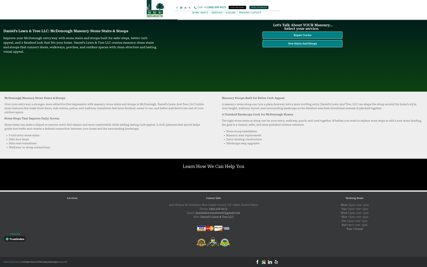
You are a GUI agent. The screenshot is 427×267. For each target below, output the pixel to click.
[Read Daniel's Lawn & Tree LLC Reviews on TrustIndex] (15, 239)
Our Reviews (237, 8)
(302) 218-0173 (218, 208)
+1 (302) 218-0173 (215, 7)
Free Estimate (259, 8)
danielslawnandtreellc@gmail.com (217, 212)
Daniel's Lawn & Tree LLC (217, 216)
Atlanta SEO (63, 262)
